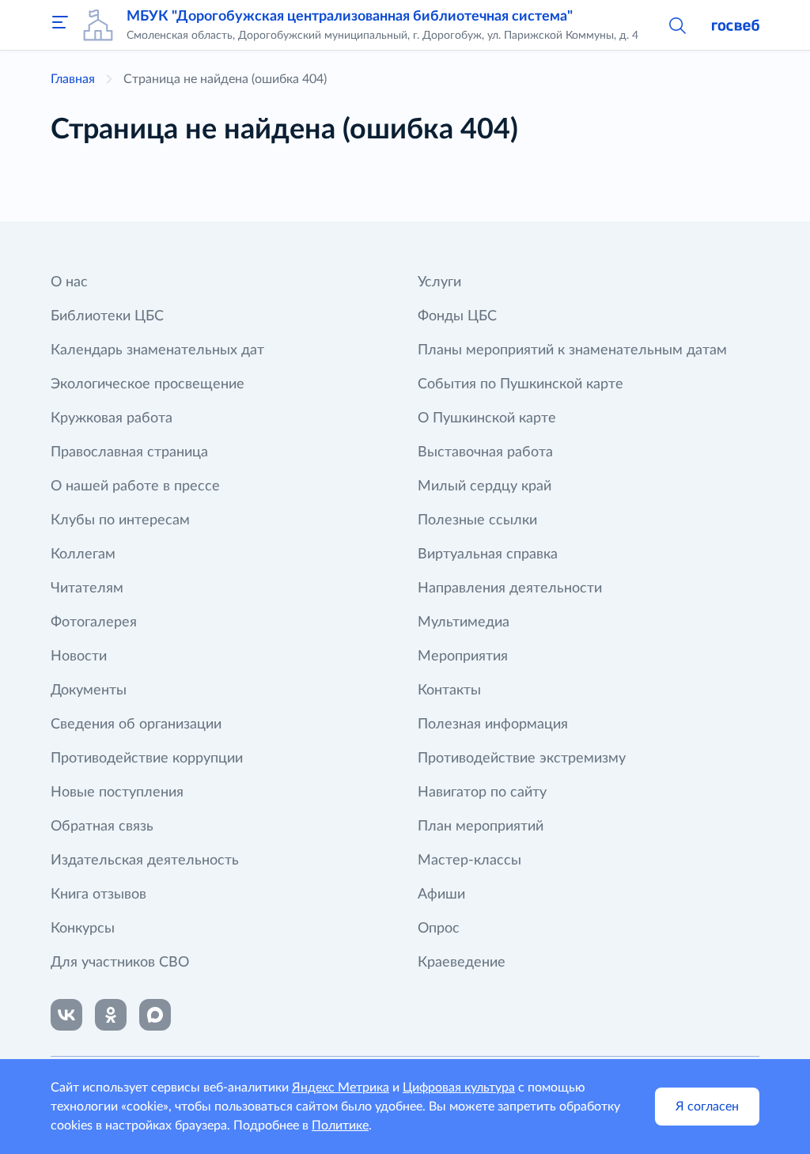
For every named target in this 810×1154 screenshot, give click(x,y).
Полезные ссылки (477, 520)
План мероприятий (480, 826)
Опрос (439, 928)
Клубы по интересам (120, 520)
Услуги (439, 282)
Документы (89, 690)
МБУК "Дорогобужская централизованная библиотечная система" (350, 16)
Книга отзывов (98, 894)
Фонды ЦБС (457, 316)
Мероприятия (463, 656)
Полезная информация (493, 724)
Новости (79, 656)
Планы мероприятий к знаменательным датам (572, 350)
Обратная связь (102, 826)
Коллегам (83, 554)
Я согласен (707, 1106)
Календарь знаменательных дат (157, 350)
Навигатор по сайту (482, 792)
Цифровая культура (459, 1087)
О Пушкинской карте (487, 418)
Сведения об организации (136, 724)
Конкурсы (83, 928)
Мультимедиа (463, 622)
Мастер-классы (469, 860)
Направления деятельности (510, 588)
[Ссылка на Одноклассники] (111, 1015)
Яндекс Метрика (340, 1087)
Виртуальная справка (488, 554)
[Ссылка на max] (155, 1015)
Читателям (87, 588)
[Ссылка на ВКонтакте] (66, 1015)
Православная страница (129, 452)
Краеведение (461, 962)
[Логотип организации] (98, 25)
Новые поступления (117, 792)
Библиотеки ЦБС (107, 316)
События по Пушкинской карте (520, 384)
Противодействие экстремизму (522, 758)
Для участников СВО (120, 962)
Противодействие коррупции (147, 758)
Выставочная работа (485, 452)
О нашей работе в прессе (135, 486)
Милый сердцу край (484, 486)
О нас (69, 282)
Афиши (441, 894)
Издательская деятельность (145, 860)
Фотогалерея (94, 622)
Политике (340, 1125)
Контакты (449, 690)
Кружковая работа (111, 418)
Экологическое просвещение (147, 384)
